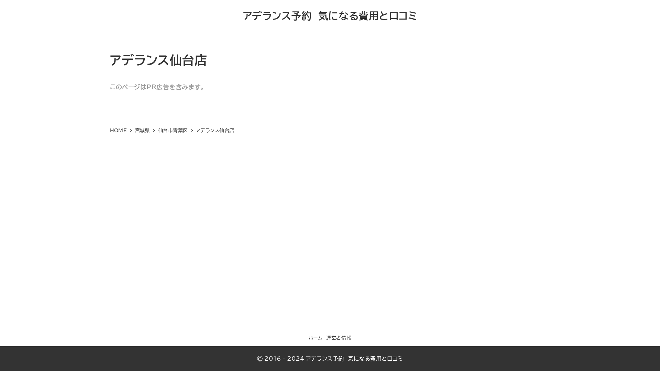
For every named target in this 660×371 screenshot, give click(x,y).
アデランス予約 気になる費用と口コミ (330, 16)
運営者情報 (338, 337)
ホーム (316, 337)
